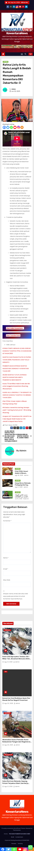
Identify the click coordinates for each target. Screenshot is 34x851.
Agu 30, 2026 (8, 703)
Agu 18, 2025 (19, 475)
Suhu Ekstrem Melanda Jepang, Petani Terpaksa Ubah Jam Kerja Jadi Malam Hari (15, 783)
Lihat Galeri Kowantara (14, 328)
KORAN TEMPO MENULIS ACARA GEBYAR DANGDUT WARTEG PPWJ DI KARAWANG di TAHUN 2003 (17, 351)
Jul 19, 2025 (18, 499)
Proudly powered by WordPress (11, 828)
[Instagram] (18, 127)
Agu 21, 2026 (8, 786)
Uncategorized (8, 754)
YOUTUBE (5, 61)
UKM (6, 671)
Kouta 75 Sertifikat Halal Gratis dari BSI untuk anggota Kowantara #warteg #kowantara (16, 386)
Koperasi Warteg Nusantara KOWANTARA (17, 840)
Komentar (7, 521)
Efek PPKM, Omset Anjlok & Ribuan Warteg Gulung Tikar (22, 473)
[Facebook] (4, 127)
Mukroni (26, 499)
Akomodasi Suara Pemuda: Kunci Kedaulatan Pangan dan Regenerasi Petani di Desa (16, 742)
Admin (14, 89)
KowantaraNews (17, 33)
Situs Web (6, 580)
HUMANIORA (7, 630)
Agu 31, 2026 (8, 662)
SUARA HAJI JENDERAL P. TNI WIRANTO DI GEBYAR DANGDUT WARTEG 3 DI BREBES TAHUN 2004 (17, 395)
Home (6, 834)
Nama (6, 558)
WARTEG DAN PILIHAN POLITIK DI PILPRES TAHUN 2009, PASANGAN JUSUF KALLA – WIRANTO (17, 359)
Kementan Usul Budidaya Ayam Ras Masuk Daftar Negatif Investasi (16, 699)
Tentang (20, 843)
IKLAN (12, 837)
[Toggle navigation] (22, 54)
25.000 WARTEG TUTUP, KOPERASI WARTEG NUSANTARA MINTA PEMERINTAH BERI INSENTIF (14, 377)
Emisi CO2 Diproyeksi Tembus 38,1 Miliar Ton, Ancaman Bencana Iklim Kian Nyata (16, 659)
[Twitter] (7, 127)
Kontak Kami (19, 837)
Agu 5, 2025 (19, 487)
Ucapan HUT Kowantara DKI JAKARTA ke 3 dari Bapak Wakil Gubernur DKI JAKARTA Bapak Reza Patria (17, 418)
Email (5, 569)
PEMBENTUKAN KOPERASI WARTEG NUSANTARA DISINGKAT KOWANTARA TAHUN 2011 (16, 368)
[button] (26, 54)
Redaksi (14, 843)
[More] (22, 127)
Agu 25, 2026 (8, 745)
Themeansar (17, 830)
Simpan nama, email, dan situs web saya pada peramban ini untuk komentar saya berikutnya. (15, 596)
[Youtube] (15, 127)
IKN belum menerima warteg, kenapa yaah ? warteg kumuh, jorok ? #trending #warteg (17, 410)
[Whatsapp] (11, 127)
